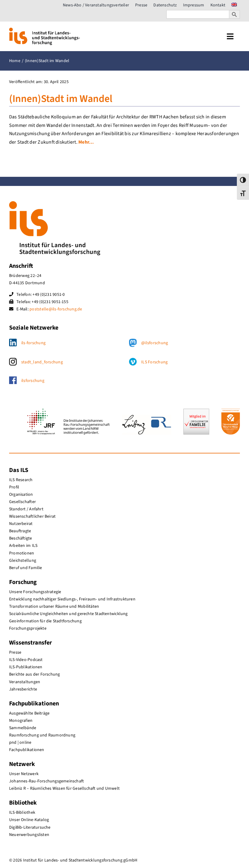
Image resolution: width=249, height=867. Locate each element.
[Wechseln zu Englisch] (234, 5)
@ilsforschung (154, 343)
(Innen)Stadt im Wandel (60, 99)
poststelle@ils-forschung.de (55, 309)
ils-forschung (33, 343)
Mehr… (86, 142)
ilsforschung (32, 381)
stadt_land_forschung (42, 362)
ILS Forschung (154, 362)
